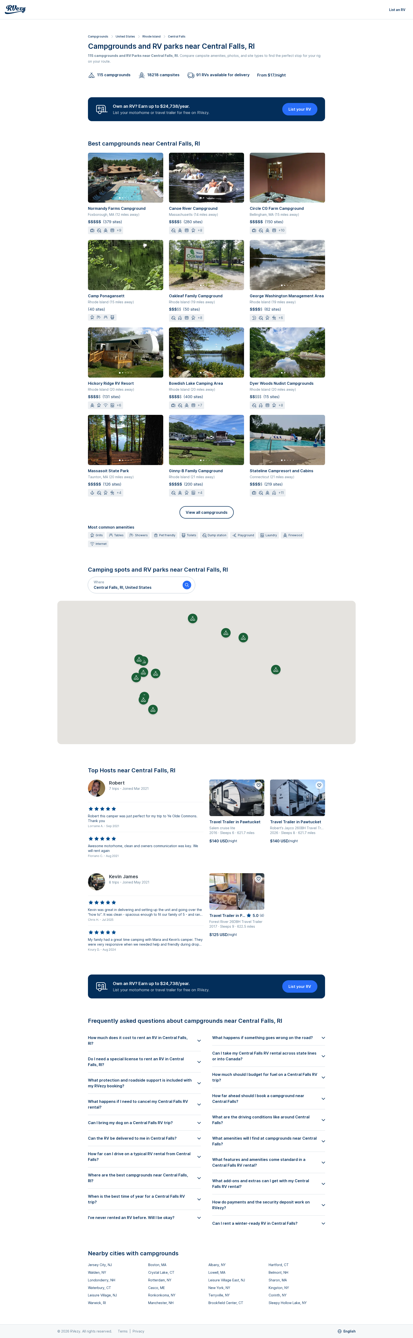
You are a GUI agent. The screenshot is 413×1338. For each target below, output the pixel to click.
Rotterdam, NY (159, 1280)
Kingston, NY (279, 1288)
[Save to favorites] (258, 785)
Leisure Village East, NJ (226, 1280)
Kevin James (123, 876)
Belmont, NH (278, 1272)
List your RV (299, 109)
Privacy (138, 1331)
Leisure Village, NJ (102, 1295)
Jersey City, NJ (100, 1265)
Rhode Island (151, 36)
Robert (117, 783)
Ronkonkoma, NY (161, 1295)
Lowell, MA (216, 1272)
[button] (133, 585)
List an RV (397, 10)
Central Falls (176, 36)
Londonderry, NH (101, 1280)
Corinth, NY (278, 1295)
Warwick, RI (97, 1303)
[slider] (102, 809)
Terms (123, 1331)
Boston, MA (157, 1265)
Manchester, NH (161, 1303)
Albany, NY (217, 1265)
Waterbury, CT (99, 1288)
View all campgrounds (207, 512)
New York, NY (219, 1288)
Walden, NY (97, 1272)
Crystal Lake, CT (161, 1272)
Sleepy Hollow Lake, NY (288, 1303)
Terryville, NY (219, 1295)
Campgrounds (98, 36)
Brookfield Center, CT (225, 1303)
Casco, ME (156, 1288)
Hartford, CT (279, 1265)
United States (125, 36)
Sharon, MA (278, 1280)
